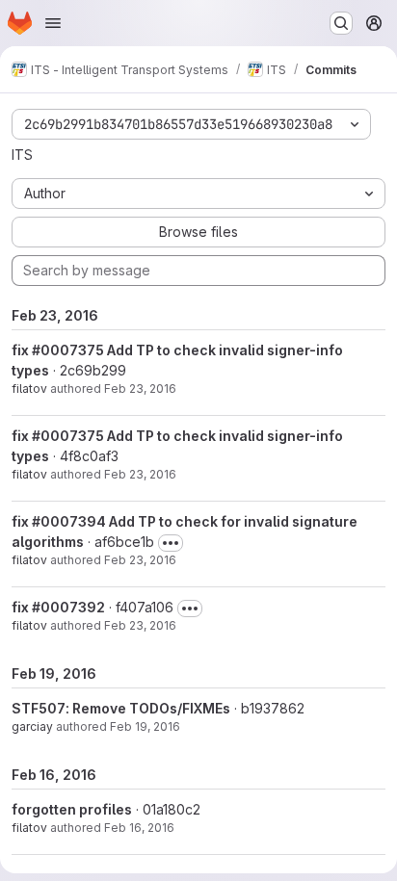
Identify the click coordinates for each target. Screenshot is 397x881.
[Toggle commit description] (170, 543)
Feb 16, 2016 (139, 827)
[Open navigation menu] (53, 23)
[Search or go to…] (341, 23)
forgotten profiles (72, 809)
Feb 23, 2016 (140, 388)
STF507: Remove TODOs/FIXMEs (121, 708)
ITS (22, 154)
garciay (32, 726)
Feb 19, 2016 (145, 726)
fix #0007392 (58, 607)
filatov (29, 388)
